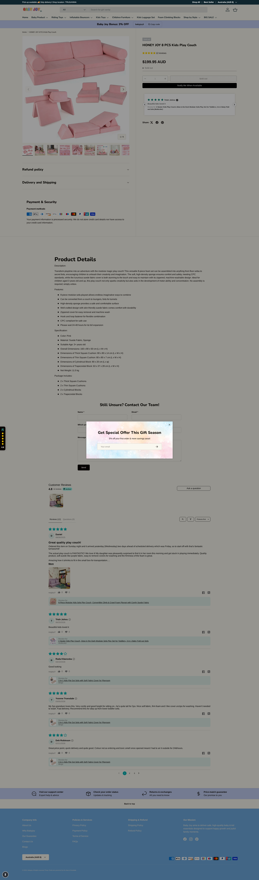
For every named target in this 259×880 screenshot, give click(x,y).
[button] (2, 438)
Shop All (196, 2)
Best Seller (209, 2)
